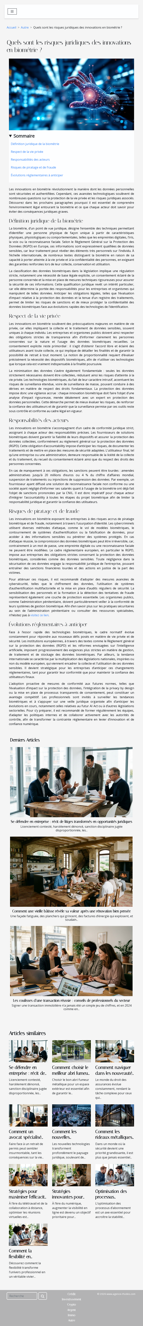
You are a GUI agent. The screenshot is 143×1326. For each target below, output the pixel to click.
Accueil (11, 27)
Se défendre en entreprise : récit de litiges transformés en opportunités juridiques (71, 821)
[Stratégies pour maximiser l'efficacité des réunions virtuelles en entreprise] (28, 1175)
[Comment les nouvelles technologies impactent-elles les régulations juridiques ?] (71, 1115)
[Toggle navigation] (12, 11)
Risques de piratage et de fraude (33, 167)
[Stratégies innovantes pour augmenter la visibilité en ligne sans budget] (71, 1175)
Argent (71, 1310)
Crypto (71, 1304)
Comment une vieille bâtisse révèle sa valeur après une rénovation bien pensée (71, 911)
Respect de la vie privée (27, 152)
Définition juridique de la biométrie (35, 144)
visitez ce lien (39, 615)
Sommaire (24, 136)
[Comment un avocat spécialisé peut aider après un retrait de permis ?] (28, 1115)
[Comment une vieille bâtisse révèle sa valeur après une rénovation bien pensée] (71, 872)
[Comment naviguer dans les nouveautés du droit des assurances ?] (114, 1051)
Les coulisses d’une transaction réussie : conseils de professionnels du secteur (71, 1000)
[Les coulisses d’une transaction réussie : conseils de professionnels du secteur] (71, 961)
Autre (25, 27)
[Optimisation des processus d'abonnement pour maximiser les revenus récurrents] (114, 1175)
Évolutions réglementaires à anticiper (37, 175)
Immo (71, 1315)
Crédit (72, 1294)
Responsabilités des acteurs (30, 159)
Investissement (71, 1299)
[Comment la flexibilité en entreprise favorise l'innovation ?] (28, 1234)
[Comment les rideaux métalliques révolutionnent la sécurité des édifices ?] (114, 1115)
